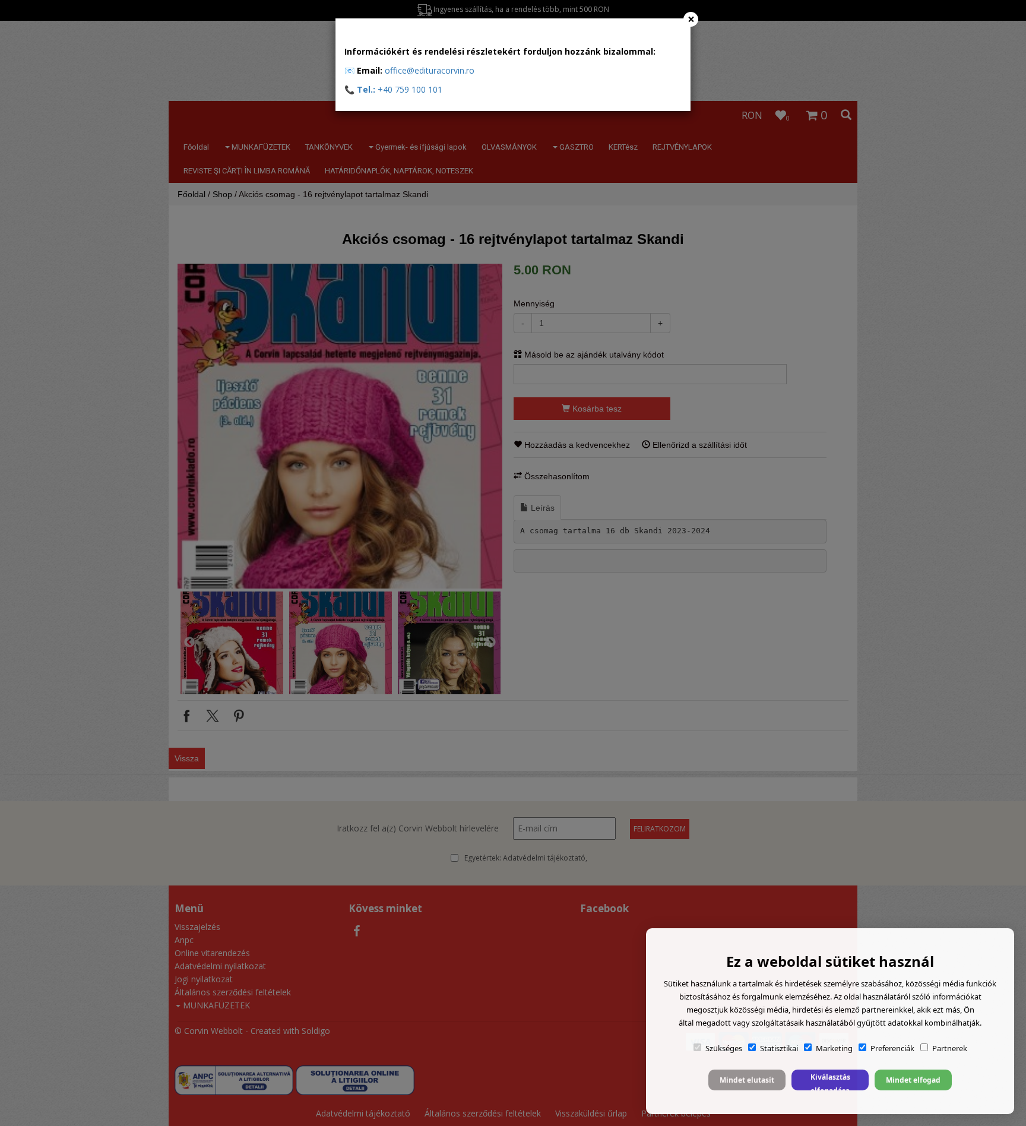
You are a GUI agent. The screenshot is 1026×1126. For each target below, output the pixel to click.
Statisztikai (779, 1048)
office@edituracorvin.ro (429, 70)
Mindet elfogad (913, 1080)
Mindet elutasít (747, 1080)
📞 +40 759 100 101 (393, 89)
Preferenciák (892, 1048)
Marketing (834, 1048)
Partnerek (949, 1048)
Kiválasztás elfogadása (830, 1081)
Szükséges (723, 1048)
